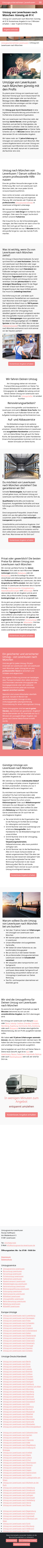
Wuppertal (14, 1028)
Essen (35, 1021)
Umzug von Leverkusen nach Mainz (17, 1455)
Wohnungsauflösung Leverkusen (16, 1289)
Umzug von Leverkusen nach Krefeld (17, 1452)
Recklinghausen (16, 1057)
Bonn (7, 1023)
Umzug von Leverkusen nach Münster (18, 1416)
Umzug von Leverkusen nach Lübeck (17, 1457)
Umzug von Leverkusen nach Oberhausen (19, 1462)
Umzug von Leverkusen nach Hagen (17, 1470)
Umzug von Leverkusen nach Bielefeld (18, 1414)
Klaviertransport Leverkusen (14, 1281)
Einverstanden (11, 1540)
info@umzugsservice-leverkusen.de (21, 1245)
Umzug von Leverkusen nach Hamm (17, 1475)
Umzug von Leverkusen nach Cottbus (17, 1374)
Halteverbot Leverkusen (12, 1279)
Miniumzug (6, 575)
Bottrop (38, 1054)
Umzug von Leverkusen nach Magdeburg (19, 1445)
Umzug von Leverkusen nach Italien (17, 1333)
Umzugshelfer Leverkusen (13, 1299)
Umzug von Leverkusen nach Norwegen (19, 1318)
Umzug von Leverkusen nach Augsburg (18, 1394)
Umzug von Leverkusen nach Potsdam (18, 1379)
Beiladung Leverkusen (11, 1304)
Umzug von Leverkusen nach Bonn (16, 1364)
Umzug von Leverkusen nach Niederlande (19, 1335)
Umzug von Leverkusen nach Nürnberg (18, 1391)
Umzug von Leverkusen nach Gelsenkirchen (20, 1432)
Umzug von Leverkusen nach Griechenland (20, 1330)
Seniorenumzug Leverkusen (14, 1286)
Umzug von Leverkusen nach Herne (17, 1503)
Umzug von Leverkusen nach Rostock (18, 1465)
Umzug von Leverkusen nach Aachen (17, 1435)
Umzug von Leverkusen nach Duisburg (18, 1406)
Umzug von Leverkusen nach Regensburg (19, 1511)
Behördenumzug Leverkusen (14, 1301)
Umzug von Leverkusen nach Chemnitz (18, 1440)
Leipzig (13, 1023)
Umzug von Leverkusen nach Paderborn (19, 1513)
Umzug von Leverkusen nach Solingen (18, 1495)
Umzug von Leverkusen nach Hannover (18, 1396)
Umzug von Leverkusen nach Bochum (18, 1409)
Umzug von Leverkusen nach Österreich (19, 1340)
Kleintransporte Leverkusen (14, 1294)
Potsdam (35, 1023)
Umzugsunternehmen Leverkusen (18, 2)
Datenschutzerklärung (21, 1544)
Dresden (27, 1023)
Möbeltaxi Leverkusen (11, 1296)
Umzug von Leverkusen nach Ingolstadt (18, 1516)
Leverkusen (5, 1054)
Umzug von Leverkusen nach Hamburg (18, 1384)
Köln (29, 1026)
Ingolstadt (30, 1054)
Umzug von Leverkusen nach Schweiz (18, 1350)
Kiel (27, 1052)
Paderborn (21, 1054)
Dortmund (23, 1026)
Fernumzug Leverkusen (12, 1274)
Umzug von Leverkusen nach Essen (17, 1366)
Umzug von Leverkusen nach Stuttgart (18, 1381)
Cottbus (20, 1023)
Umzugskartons (27, 588)
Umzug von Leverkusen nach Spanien (18, 1348)
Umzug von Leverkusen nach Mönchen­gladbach (22, 1427)
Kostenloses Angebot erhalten (22, 364)
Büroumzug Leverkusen (12, 1271)
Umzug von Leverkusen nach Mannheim (19, 1419)
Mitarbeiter (28, 622)
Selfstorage (27, 590)
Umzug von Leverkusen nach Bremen (17, 1371)
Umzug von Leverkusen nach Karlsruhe (18, 1421)
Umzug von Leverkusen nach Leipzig (17, 1369)
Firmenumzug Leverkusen (13, 1276)
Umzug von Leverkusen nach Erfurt (17, 1460)
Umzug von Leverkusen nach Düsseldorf (19, 1401)
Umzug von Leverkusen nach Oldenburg (19, 1487)
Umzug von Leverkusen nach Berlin (17, 1361)
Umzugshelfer (27, 396)
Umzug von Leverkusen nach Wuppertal (19, 1411)
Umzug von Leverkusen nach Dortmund (19, 1399)
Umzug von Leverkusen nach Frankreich (19, 1338)
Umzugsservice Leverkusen (14, 1269)
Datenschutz (6, 1259)
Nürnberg (5, 1026)
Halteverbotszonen (10, 326)
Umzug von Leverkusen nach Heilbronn (18, 1528)
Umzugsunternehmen (24, 202)
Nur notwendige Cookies (27, 1540)
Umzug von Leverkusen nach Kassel (17, 1467)
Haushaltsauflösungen (10, 590)
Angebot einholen (11, 29)
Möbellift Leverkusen (11, 1306)
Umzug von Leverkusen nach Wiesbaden (19, 1424)
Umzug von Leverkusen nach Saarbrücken (19, 1472)
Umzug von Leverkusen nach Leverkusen (19, 1493)
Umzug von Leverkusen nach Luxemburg (19, 1315)
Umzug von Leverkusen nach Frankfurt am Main (22, 1386)
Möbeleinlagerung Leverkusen (15, 1284)
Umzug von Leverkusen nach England (18, 1328)
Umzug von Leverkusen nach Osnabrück (19, 1490)
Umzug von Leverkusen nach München (18, 1389)
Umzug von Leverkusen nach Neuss (17, 1505)
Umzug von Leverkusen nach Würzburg (18, 1526)
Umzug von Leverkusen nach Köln (16, 1404)
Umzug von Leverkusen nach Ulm (16, 1531)
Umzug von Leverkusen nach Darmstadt (19, 1498)
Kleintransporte (14, 588)
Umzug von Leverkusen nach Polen (17, 1320)
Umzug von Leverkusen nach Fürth (16, 1523)
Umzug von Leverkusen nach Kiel (16, 1437)
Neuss (13, 1054)
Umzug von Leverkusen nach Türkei (17, 1325)
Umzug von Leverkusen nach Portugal (18, 1345)
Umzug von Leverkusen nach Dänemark (19, 1343)
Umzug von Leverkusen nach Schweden (18, 1323)
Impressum (6, 1257)
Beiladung (22, 573)
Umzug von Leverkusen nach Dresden (18, 1376)
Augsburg (14, 1026)
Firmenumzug (30, 620)
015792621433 (10, 1243)
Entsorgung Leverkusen (12, 1291)
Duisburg (36, 1026)
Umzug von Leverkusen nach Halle (16, 1442)
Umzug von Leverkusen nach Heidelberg (19, 1500)
